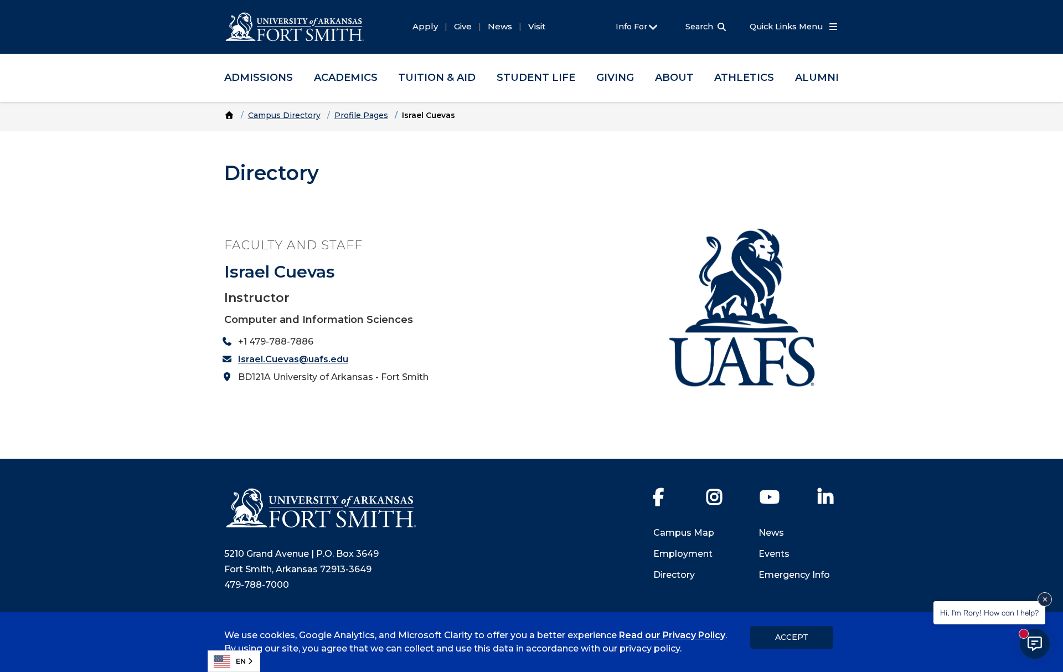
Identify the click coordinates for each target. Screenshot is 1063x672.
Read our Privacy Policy (672, 635)
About (674, 77)
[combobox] (234, 661)
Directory (674, 575)
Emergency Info (794, 575)
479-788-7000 (256, 584)
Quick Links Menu (787, 27)
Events (773, 553)
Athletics (744, 77)
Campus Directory (284, 115)
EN (241, 660)
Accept (791, 637)
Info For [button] (632, 27)
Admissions (258, 77)
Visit (536, 26)
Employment (683, 553)
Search (699, 27)
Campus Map (683, 532)
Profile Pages (361, 115)
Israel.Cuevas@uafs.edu (293, 359)
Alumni (817, 77)
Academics (346, 77)
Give (463, 26)
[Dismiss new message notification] (1045, 599)
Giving (615, 77)
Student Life (536, 77)
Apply (425, 26)
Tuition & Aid (437, 77)
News (500, 26)
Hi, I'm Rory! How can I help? (989, 612)
